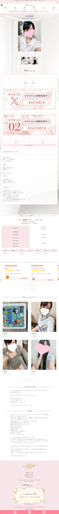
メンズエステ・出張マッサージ (29, 481)
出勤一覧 (24, 9)
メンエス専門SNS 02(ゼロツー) (29, 504)
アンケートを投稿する (29, 284)
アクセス (44, 9)
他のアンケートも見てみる (29, 289)
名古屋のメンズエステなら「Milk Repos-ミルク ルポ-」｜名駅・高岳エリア (32, 507)
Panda (32, 509)
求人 (54, 9)
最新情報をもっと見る (29, 379)
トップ (5, 9)
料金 (15, 9)
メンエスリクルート (29, 486)
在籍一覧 (34, 9)
